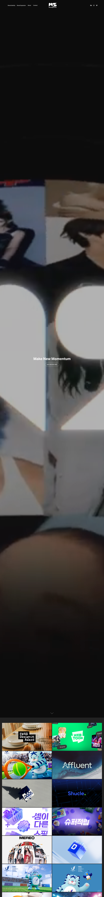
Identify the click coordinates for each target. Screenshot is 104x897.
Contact (35, 5)
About (29, 5)
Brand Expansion (21, 5)
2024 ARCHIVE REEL (52, 364)
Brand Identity (11, 5)
